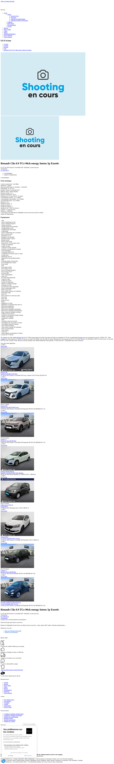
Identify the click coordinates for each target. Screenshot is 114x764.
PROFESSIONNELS (10, 34)
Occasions (13, 17)
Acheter (6, 45)
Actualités (6, 702)
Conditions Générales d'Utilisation (13, 715)
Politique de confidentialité (11, 717)
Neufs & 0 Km (15, 16)
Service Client (7, 707)
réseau (5, 32)
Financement (7, 705)
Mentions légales (8, 718)
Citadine (3, 339)
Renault (6, 47)
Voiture (9, 14)
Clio (5, 48)
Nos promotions (11, 25)
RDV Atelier (7, 29)
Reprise (6, 28)
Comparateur (4, 618)
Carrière (6, 704)
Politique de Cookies (9, 721)
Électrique (6, 691)
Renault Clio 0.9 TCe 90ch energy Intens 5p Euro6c (18, 50)
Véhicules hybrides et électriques (19, 20)
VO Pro (9, 26)
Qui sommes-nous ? (9, 699)
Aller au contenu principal (7, 1)
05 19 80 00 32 (5, 170)
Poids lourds (10, 23)
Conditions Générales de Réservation (14, 714)
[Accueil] (7, 6)
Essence (80, 337)
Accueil (6, 44)
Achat (5, 13)
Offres (5, 31)
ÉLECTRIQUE (8, 35)
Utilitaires (9, 22)
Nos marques (7, 701)
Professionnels (8, 690)
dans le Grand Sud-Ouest (12, 670)
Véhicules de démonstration (18, 19)
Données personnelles (10, 720)
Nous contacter (8, 37)
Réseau (6, 688)
